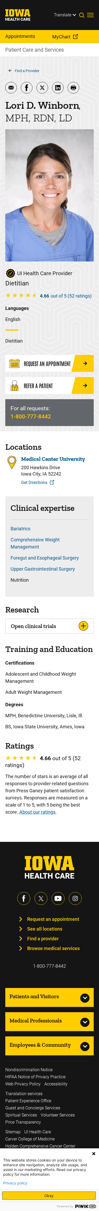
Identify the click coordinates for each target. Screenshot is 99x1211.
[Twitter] (41, 898)
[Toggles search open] (83, 15)
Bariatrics (20, 528)
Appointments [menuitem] (20, 36)
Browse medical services (53, 948)
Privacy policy (15, 1183)
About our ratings (37, 812)
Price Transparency (23, 1122)
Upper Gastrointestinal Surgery (43, 569)
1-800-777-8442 (31, 416)
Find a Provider (27, 71)
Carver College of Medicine (30, 1138)
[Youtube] (58, 898)
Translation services (24, 1093)
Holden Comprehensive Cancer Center (40, 1146)
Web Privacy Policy (23, 1083)
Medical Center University (53, 459)
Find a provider (43, 938)
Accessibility (56, 1083)
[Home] (21, 15)
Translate (62, 14)
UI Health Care (37, 1131)
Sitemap (13, 1131)
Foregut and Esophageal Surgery (45, 558)
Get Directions (34, 482)
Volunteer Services (58, 1115)
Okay (49, 1195)
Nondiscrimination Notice (29, 1069)
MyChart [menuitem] (61, 36)
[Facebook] (23, 898)
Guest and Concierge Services (32, 1107)
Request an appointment (53, 919)
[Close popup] (94, 1153)
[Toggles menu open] (90, 15)
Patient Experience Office (28, 1100)
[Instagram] (75, 898)
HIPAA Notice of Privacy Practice (35, 1076)
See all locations (44, 929)
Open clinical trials (33, 626)
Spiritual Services (21, 1115)
